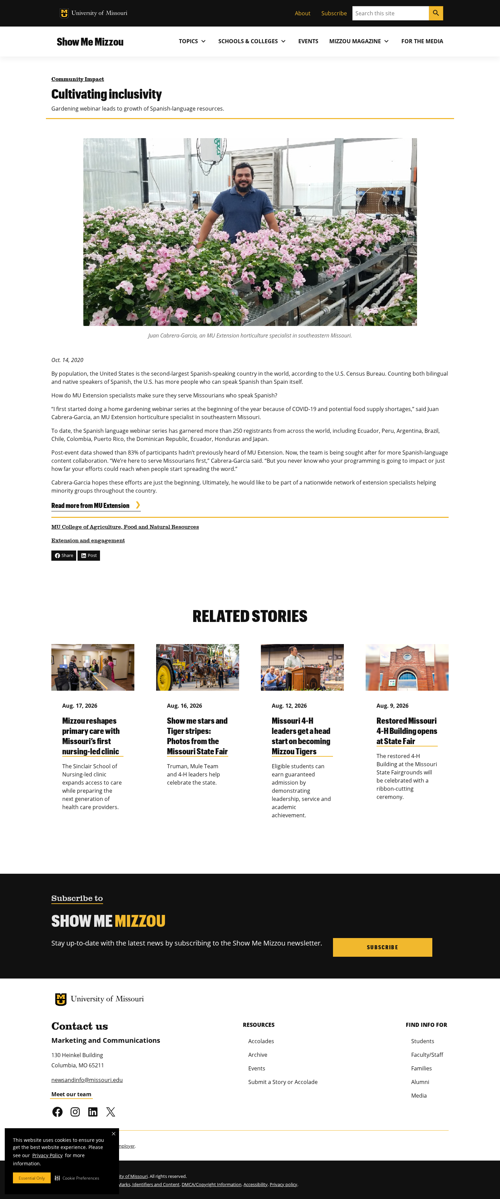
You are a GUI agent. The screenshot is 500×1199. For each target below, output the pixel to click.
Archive (257, 1054)
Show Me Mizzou (90, 41)
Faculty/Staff (427, 1054)
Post (92, 555)
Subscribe (334, 13)
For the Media (422, 41)
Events (308, 41)
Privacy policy (283, 1184)
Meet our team (71, 1094)
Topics (193, 41)
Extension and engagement (88, 541)
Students (422, 1041)
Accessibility (256, 1184)
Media (419, 1095)
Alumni (420, 1082)
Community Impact (77, 79)
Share (67, 555)
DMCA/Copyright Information (211, 1184)
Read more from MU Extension (90, 505)
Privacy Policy (47, 1155)
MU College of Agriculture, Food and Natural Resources (125, 527)
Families (421, 1068)
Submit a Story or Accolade (283, 1082)
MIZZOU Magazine (359, 41)
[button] (77, 1177)
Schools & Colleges (252, 41)
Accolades (261, 1041)
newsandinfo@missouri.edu (87, 1080)
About (303, 13)
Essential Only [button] (32, 1178)
